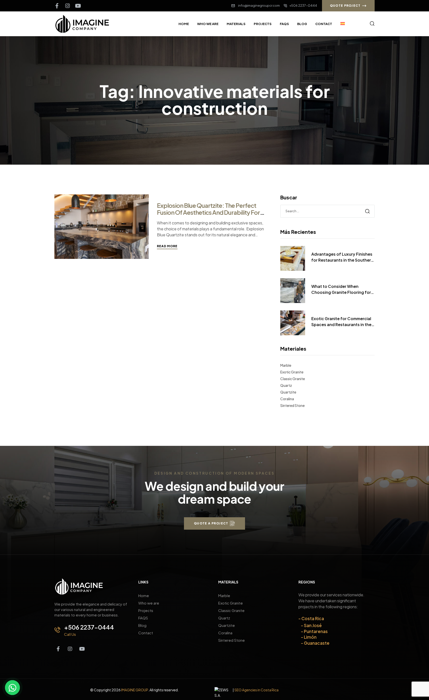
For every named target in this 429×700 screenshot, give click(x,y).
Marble (285, 365)
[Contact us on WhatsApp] (12, 687)
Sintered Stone (292, 405)
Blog (142, 625)
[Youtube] (77, 5)
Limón (310, 637)
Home (143, 595)
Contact (145, 632)
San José (313, 625)
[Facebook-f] (57, 5)
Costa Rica (312, 618)
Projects (145, 610)
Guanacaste (316, 643)
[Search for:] (327, 211)
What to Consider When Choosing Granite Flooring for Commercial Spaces (341, 289)
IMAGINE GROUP (134, 690)
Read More (167, 246)
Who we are (148, 603)
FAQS (143, 617)
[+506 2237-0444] (57, 630)
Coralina (287, 398)
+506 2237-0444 (89, 627)
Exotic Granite (291, 372)
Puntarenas (316, 631)
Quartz (286, 385)
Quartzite (288, 392)
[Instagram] (67, 5)
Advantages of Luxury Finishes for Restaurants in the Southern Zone (342, 257)
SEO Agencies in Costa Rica (256, 690)
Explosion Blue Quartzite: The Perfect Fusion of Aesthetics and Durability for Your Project (208, 212)
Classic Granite (292, 378)
